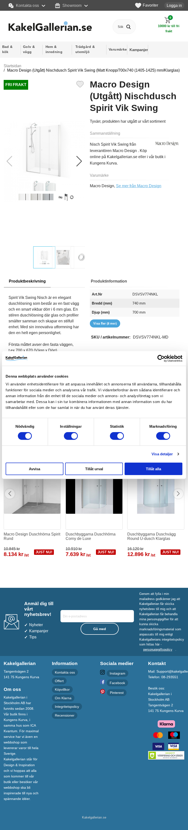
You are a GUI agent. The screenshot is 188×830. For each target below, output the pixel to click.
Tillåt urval (94, 469)
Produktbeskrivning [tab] (27, 281)
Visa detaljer (162, 454)
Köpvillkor (62, 689)
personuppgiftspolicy (157, 649)
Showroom (72, 5)
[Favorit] (80, 84)
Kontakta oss (27, 5)
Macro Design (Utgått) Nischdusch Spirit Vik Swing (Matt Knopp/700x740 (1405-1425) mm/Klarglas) (93, 70)
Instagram (117, 673)
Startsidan (12, 66)
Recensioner (64, 715)
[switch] (71, 436)
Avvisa (34, 469)
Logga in (174, 5)
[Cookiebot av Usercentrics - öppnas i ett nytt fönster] (161, 358)
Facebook (117, 683)
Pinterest (117, 693)
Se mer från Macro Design (138, 186)
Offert (59, 681)
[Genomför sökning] (128, 26)
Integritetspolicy (67, 707)
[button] (79, 161)
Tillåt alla (153, 469)
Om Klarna (63, 698)
